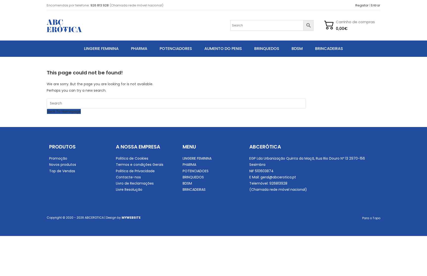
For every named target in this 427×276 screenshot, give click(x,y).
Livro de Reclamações (135, 183)
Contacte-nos (128, 177)
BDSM (297, 48)
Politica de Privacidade (135, 171)
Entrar (375, 5)
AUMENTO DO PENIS (223, 48)
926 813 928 (99, 5)
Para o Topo (371, 218)
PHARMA (139, 48)
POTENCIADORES (176, 48)
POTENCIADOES (196, 171)
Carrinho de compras (355, 21)
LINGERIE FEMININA (101, 48)
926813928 (278, 183)
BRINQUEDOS (266, 48)
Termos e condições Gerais (139, 164)
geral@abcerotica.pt (278, 177)
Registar (362, 5)
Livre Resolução (129, 189)
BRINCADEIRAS (329, 48)
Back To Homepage (64, 111)
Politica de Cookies (132, 158)
